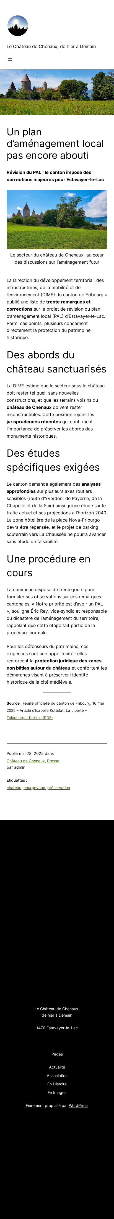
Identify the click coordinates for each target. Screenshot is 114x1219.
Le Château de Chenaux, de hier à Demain (51, 46)
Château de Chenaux (26, 760)
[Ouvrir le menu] (10, 59)
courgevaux (34, 787)
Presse (53, 760)
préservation (58, 787)
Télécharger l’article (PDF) (30, 717)
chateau (14, 787)
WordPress (78, 1105)
